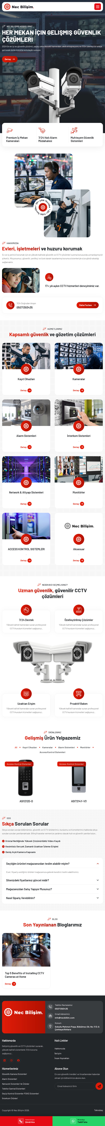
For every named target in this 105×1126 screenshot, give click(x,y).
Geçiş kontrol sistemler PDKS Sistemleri (20, 1093)
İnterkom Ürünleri (10, 1098)
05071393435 (25, 307)
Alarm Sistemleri (26, 435)
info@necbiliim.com (65, 1017)
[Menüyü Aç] (97, 6)
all (16, 747)
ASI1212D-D (26, 801)
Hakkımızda (60, 1048)
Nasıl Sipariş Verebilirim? (20, 898)
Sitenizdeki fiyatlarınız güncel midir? (27, 880)
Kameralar (79, 379)
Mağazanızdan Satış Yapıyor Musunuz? (29, 889)
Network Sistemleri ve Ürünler (15, 1083)
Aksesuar (78, 549)
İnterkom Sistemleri (78, 435)
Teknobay (98, 1110)
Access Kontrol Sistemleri (52, 752)
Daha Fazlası (85, 305)
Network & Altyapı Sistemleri (26, 492)
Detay (8, 59)
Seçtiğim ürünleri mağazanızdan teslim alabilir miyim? (37, 863)
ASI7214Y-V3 (79, 801)
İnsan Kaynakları (62, 1058)
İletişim (58, 1053)
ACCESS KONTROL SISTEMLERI (26, 549)
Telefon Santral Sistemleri (13, 1088)
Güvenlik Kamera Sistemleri (14, 1074)
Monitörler (79, 492)
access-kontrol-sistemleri (19, 764)
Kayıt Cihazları (26, 379)
